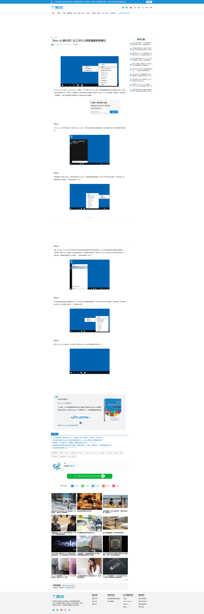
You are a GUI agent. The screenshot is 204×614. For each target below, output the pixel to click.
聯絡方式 (94, 604)
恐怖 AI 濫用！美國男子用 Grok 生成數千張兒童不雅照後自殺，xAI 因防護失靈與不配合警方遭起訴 (63, 555)
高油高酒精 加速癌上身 (60, 448)
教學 (79, 13)
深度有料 (113, 13)
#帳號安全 (73, 452)
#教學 (61, 452)
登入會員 (66, 585)
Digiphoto (126, 604)
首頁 (52, 37)
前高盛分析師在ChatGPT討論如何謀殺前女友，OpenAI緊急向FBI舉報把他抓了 (78, 440)
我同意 (149, 1)
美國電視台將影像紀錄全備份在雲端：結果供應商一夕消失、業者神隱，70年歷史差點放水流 (82, 445)
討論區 (94, 13)
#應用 (121, 452)
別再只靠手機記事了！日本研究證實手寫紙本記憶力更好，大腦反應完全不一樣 (141, 44)
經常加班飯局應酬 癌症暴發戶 (84, 511)
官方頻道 (97, 485)
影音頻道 (107, 485)
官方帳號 (87, 485)
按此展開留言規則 (70, 587)
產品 (58, 13)
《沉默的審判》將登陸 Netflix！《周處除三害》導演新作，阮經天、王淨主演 (77, 437)
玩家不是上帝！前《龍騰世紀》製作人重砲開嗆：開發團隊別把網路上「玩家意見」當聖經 (141, 75)
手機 (64, 13)
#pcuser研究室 (72, 456)
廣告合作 (94, 601)
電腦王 (125, 607)
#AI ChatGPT (105, 13)
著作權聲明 (110, 601)
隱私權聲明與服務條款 (113, 598)
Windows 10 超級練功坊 (64, 403)
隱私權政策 (122, 1)
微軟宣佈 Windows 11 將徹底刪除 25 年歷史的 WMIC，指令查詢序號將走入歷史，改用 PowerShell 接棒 (142, 55)
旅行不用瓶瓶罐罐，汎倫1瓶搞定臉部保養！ (114, 532)
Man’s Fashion (127, 601)
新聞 (53, 13)
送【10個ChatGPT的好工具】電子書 (86, 476)
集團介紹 (94, 598)
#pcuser (96, 452)
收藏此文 (77, 44)
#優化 (66, 452)
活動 (87, 13)
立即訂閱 (113, 112)
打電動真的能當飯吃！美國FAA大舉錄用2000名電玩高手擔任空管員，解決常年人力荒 (142, 49)
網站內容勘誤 (142, 598)
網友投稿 (141, 607)
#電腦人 (103, 452)
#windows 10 (88, 452)
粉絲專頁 (76, 485)
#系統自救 (54, 456)
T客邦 (124, 598)
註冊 (151, 7)
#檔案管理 (54, 452)
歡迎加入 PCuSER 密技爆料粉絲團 (68, 425)
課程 (98, 13)
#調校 (80, 452)
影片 (83, 13)
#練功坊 (109, 452)
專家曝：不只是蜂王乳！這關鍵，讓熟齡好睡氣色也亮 (70, 443)
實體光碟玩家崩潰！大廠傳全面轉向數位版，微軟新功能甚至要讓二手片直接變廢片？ (141, 91)
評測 (75, 13)
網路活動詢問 (142, 604)
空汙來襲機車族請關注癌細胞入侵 (85, 532)
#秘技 (115, 452)
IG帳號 (117, 485)
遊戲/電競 (69, 13)
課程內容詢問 (142, 601)
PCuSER (56, 44)
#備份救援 (62, 456)
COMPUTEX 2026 (124, 13)
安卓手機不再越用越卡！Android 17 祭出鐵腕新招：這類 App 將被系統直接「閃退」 (142, 60)
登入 (147, 7)
